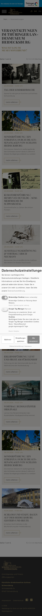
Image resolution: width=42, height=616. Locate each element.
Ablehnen (7, 339)
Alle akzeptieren (33, 339)
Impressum (28, 346)
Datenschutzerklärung (16, 291)
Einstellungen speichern (21, 339)
